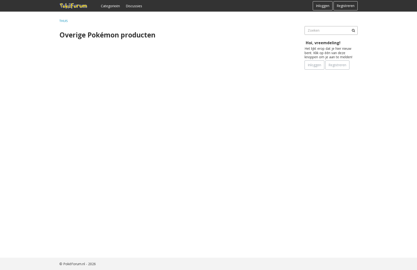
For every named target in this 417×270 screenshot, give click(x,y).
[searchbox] (331, 30)
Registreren (345, 5)
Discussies (134, 6)
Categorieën (110, 6)
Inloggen (322, 5)
